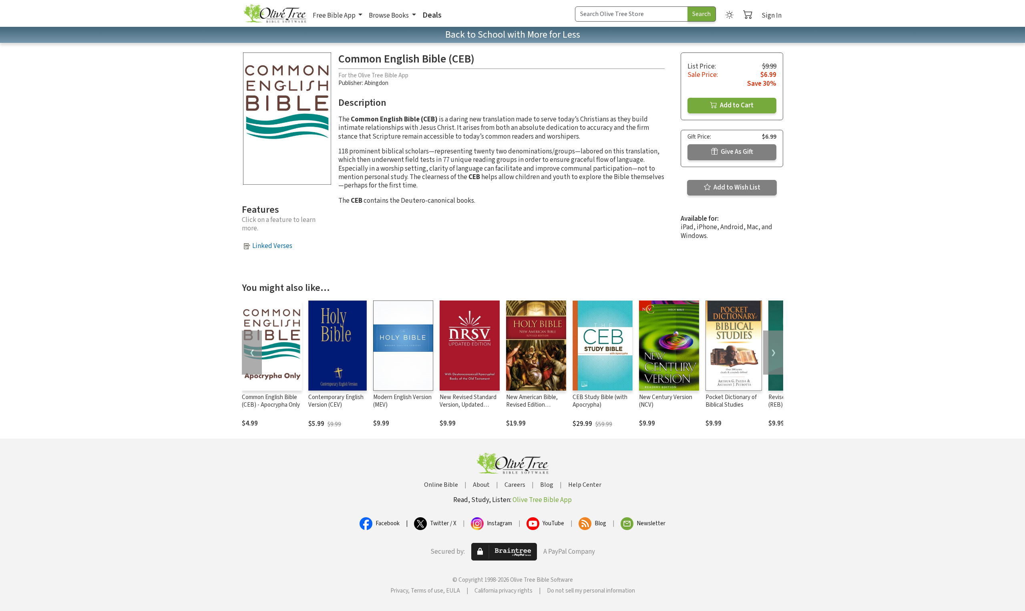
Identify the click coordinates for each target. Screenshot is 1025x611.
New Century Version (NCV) (665, 401)
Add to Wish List (736, 187)
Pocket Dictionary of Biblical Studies (731, 401)
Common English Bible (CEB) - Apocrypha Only (271, 401)
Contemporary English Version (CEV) (336, 401)
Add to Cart (736, 105)
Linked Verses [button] (272, 246)
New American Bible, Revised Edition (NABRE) (532, 405)
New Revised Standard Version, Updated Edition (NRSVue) (468, 405)
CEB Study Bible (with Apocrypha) (600, 401)
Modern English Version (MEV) (402, 401)
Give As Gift (736, 152)
